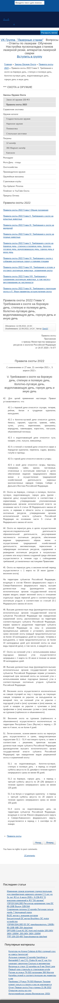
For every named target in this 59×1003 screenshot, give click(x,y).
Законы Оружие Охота (25, 64)
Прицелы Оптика (11, 195)
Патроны (7, 138)
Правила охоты (14, 836)
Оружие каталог (10, 114)
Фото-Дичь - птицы (12, 162)
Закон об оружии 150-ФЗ (18, 100)
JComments (29, 855)
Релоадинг (8, 158)
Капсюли (10, 153)
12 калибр (11, 143)
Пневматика (12, 128)
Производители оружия (14, 172)
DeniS (45, 329)
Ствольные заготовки (16, 134)
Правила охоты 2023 (16, 104)
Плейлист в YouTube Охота (16, 191)
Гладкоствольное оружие (18, 119)
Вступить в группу (29, 56)
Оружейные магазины (13, 176)
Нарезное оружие (14, 124)
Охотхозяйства (10, 167)
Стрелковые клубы (12, 181)
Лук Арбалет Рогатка (13, 186)
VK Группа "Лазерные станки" (22, 39)
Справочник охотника (13, 109)
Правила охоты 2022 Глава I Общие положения (25, 210)
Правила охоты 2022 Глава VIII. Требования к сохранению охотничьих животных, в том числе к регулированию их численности (26, 279)
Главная (8, 64)
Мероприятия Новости (30, 7)
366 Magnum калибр (15, 148)
